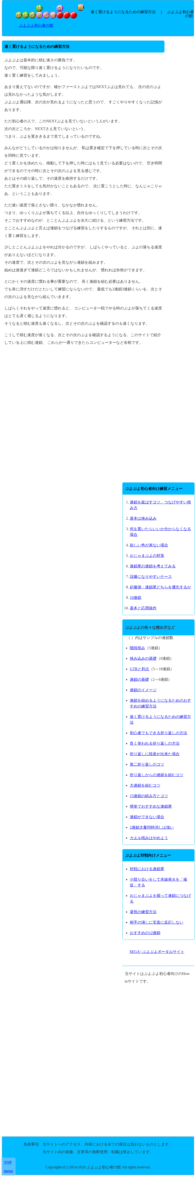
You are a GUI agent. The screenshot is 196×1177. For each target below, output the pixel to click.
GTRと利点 (139, 669)
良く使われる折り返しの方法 (155, 743)
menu (8, 1171)
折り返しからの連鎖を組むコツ (156, 775)
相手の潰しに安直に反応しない (156, 922)
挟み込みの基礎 (143, 658)
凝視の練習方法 (143, 912)
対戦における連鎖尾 (147, 869)
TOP (8, 1162)
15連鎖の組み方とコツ (149, 796)
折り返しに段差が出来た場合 (155, 754)
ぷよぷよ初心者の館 (36, 25)
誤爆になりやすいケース (151, 577)
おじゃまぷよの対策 (147, 556)
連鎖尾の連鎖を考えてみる (153, 566)
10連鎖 (135, 598)
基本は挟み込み (143, 518)
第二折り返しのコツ (147, 764)
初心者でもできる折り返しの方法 (158, 733)
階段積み (137, 648)
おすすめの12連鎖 (145, 933)
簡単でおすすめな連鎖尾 (151, 806)
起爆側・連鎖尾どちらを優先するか (160, 587)
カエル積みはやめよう (149, 838)
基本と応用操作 (143, 608)
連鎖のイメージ (143, 690)
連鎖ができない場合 (147, 817)
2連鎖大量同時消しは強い (152, 827)
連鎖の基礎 (139, 679)
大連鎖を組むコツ (145, 785)
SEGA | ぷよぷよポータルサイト (157, 952)
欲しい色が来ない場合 (149, 545)
